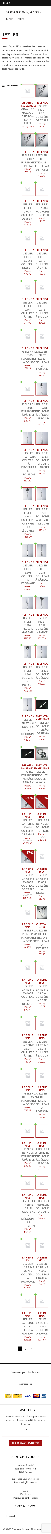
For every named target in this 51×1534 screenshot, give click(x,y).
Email (25, 1429)
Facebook (10, 1515)
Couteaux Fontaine (21, 1529)
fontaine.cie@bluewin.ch (25, 1482)
